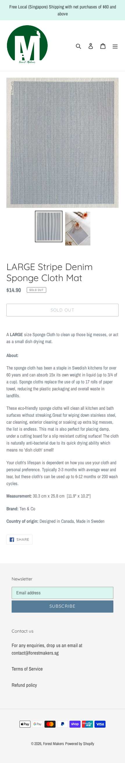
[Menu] (115, 45)
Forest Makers (53, 743)
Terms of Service (27, 668)
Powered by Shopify (79, 743)
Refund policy (24, 685)
